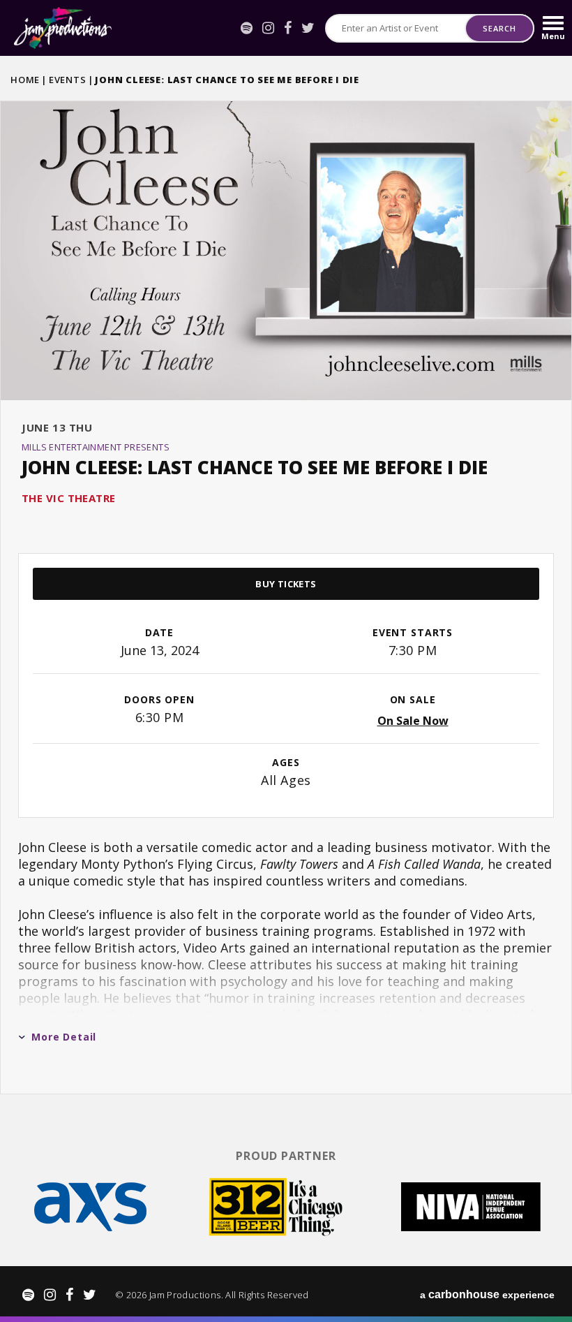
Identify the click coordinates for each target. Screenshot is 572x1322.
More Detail (63, 1036)
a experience (487, 1294)
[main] (286, 596)
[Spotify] (247, 28)
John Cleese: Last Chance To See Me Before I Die (255, 467)
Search (499, 28)
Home (25, 79)
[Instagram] (268, 28)
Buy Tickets (285, 584)
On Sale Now (413, 720)
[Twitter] (308, 28)
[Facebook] (288, 28)
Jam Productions (63, 28)
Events (67, 79)
